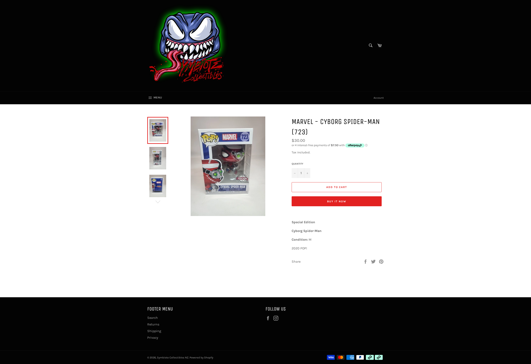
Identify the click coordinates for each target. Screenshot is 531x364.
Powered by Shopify (201, 357)
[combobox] (370, 45)
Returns (153, 324)
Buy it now (336, 201)
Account (379, 97)
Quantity (297, 163)
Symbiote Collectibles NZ (173, 357)
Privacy (152, 338)
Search (152, 318)
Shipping (154, 331)
